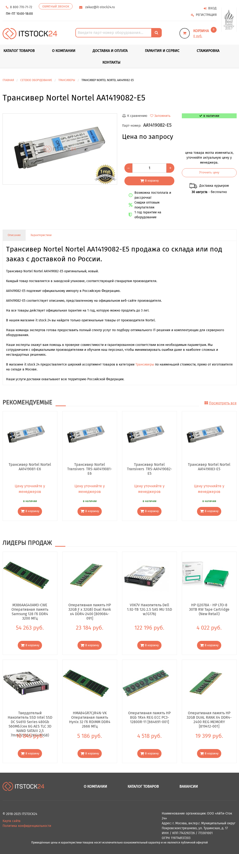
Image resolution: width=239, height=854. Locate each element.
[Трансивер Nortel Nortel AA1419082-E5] (60, 149)
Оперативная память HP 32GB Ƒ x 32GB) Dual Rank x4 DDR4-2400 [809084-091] (89, 609)
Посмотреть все (223, 403)
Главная (8, 80)
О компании (63, 50)
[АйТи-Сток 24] (30, 33)
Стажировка (208, 50)
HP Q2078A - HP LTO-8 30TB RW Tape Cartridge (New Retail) (209, 609)
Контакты (111, 62)
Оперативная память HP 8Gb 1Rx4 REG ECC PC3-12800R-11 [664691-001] (149, 717)
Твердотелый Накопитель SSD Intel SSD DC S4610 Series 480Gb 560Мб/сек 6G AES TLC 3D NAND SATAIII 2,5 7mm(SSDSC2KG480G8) (30, 717)
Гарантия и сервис (162, 50)
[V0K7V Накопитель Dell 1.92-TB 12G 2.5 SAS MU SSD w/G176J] (145, 575)
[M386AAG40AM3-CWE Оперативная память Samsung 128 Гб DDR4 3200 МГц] (26, 575)
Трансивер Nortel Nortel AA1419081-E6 (30, 466)
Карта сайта (12, 821)
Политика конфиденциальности (27, 826)
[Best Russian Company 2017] (229, 19)
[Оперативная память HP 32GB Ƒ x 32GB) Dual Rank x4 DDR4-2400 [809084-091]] (86, 575)
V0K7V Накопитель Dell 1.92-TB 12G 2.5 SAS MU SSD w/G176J (149, 609)
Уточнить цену (209, 172)
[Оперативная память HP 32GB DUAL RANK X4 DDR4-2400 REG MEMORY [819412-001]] (205, 683)
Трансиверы (144, 364)
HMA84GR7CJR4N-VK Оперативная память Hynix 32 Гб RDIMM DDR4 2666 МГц (89, 717)
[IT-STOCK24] (24, 786)
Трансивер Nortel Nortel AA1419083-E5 (209, 466)
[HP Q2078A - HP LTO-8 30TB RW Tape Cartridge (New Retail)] (205, 575)
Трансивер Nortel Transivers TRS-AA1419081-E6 (89, 468)
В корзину (152, 180)
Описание (14, 235)
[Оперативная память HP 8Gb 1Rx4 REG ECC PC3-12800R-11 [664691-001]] (145, 683)
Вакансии (188, 786)
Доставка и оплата (110, 50)
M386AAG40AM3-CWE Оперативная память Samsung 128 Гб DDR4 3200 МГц (29, 609)
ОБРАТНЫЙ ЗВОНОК (55, 6)
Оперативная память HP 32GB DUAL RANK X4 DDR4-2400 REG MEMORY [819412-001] (209, 717)
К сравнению (137, 116)
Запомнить (162, 116)
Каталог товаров (143, 786)
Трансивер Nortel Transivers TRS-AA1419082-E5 (149, 468)
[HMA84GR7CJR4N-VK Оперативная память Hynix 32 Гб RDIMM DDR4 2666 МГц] (86, 683)
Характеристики (41, 235)
